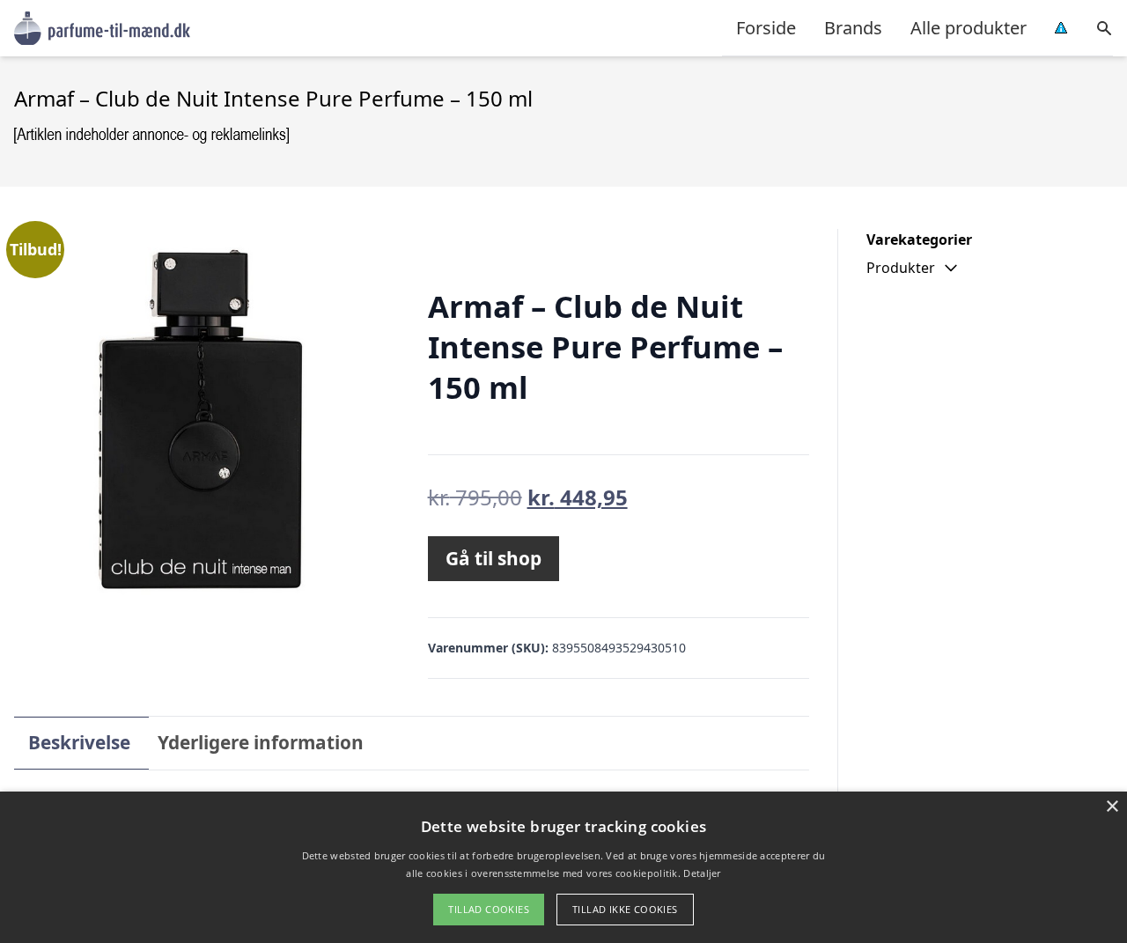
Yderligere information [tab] (261, 742)
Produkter (900, 267)
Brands (853, 28)
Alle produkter (968, 28)
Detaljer (701, 873)
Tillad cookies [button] (488, 909)
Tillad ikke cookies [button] (625, 909)
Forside (766, 28)
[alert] (563, 867)
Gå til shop (493, 558)
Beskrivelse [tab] (79, 742)
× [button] (1111, 807)
